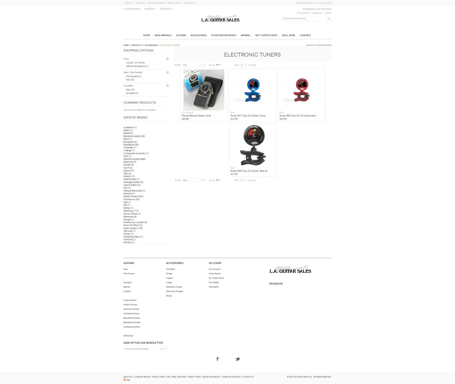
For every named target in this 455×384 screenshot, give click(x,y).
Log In (328, 13)
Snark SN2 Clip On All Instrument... (299, 115)
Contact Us (190, 3)
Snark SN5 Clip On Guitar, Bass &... (250, 170)
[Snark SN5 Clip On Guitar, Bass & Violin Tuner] (253, 150)
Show (237, 64)
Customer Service (156, 3)
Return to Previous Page (319, 45)
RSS (128, 379)
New (128, 79)
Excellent (130, 93)
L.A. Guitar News (132, 9)
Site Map (182, 376)
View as (212, 65)
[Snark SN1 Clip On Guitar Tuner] (253, 95)
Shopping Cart (312, 9)
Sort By (178, 64)
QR (168, 376)
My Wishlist (214, 282)
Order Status (215, 273)
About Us (129, 3)
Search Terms (194, 376)
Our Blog (140, 3)
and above (135, 66)
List (220, 64)
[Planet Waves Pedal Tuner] (204, 95)
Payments (213, 286)
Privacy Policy (174, 3)
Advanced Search (211, 376)
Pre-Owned (132, 76)
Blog (174, 376)
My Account (303, 13)
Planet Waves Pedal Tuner (196, 115)
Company (149, 9)
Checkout (317, 13)
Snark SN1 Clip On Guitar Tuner (248, 115)
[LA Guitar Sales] (220, 12)
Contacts (165, 9)
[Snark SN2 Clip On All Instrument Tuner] (302, 95)
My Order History (216, 277)
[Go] (328, 18)
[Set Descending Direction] (204, 64)
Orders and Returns (231, 376)
